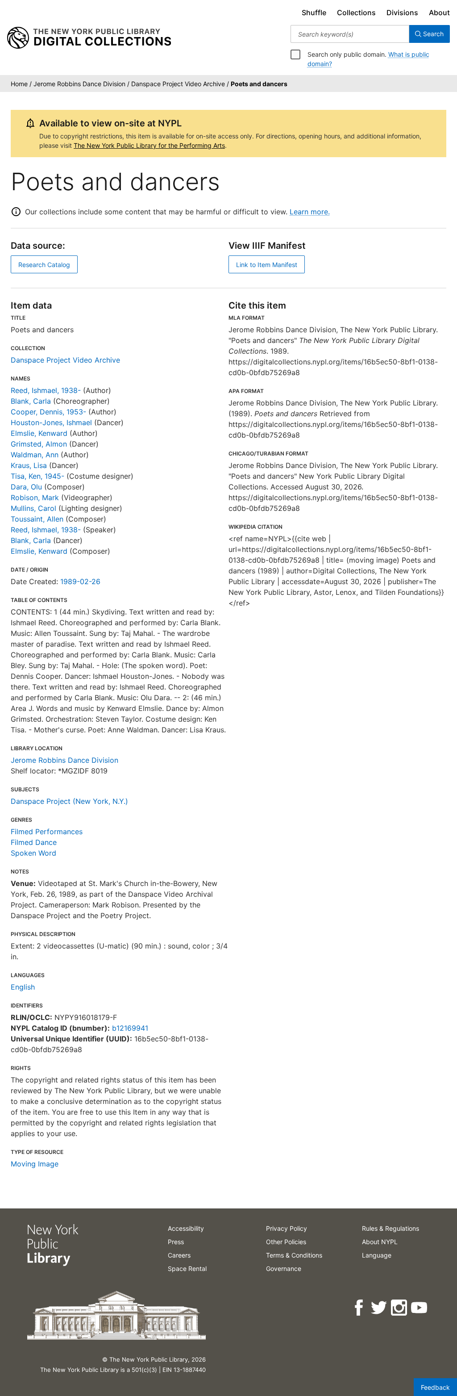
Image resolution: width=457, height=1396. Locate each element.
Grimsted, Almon (39, 443)
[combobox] (350, 34)
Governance (283, 1268)
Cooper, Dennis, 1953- (48, 411)
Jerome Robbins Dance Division (64, 760)
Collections (356, 12)
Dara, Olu (26, 486)
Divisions (402, 12)
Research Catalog (44, 264)
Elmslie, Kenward (39, 433)
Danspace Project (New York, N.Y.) (69, 801)
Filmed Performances (47, 831)
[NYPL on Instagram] (399, 1308)
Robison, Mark (35, 497)
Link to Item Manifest (266, 264)
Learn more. (310, 211)
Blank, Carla (31, 401)
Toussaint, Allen (37, 518)
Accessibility (186, 1228)
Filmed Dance (34, 842)
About (439, 12)
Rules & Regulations (390, 1228)
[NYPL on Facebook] (359, 1308)
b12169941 (130, 1028)
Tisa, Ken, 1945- (37, 476)
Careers (179, 1255)
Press (176, 1242)
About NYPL (380, 1242)
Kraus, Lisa (29, 465)
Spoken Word (33, 852)
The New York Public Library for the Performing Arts (149, 145)
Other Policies (286, 1242)
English (23, 986)
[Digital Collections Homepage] (89, 38)
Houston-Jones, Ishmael (51, 422)
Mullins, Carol (33, 508)
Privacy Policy (286, 1228)
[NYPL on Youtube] (419, 1308)
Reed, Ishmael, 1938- (46, 390)
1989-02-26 (80, 581)
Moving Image (34, 1163)
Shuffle (314, 12)
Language (376, 1255)
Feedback (435, 1387)
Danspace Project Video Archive (65, 359)
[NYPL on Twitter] (379, 1308)
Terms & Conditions (294, 1255)
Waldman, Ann (34, 454)
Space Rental (187, 1268)
